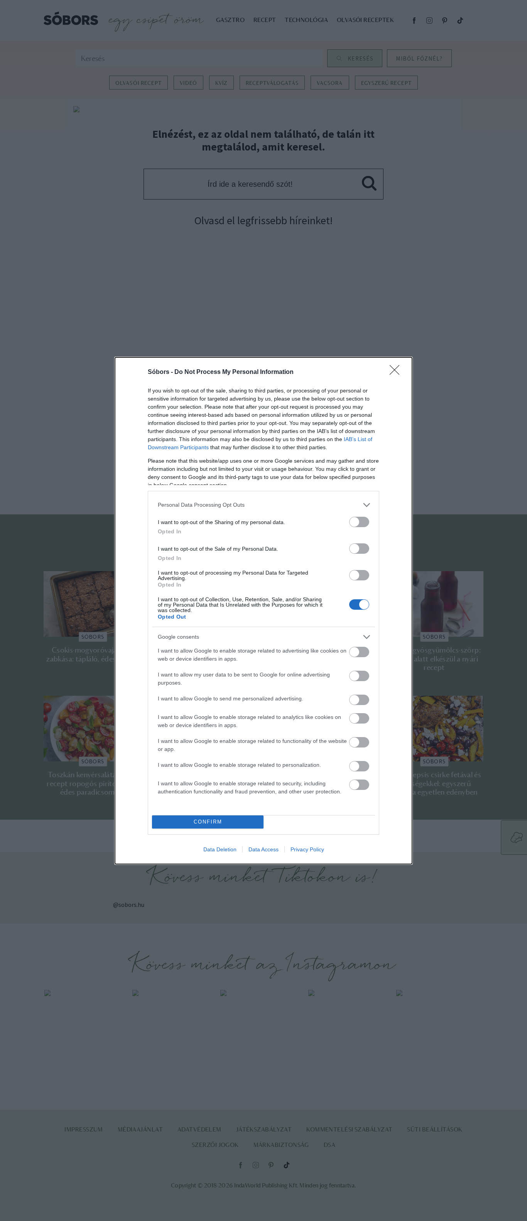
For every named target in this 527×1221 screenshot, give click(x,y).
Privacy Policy (307, 849)
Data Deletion (219, 849)
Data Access (263, 849)
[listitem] (263, 505)
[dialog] (263, 610)
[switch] (359, 522)
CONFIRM (208, 822)
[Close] (397, 372)
